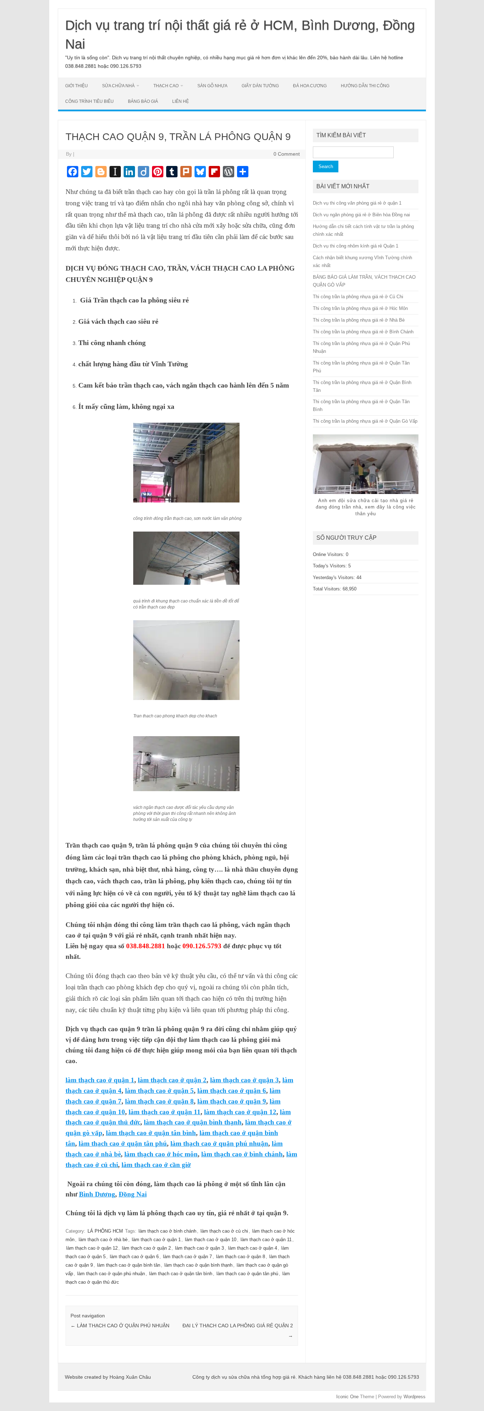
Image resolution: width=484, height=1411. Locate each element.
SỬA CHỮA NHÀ (118, 85)
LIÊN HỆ (180, 101)
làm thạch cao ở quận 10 (210, 1239)
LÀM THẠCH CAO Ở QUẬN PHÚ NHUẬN (120, 1325)
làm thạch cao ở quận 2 (172, 1080)
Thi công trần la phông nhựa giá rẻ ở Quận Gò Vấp (365, 421)
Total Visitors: (328, 588)
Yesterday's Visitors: (334, 577)
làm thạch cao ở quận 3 (244, 1080)
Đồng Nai (133, 1194)
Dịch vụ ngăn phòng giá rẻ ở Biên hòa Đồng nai (361, 214)
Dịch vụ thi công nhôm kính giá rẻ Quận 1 (355, 246)
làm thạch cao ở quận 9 (231, 1101)
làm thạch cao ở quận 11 (165, 1112)
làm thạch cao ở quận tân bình (151, 1133)
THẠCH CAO (166, 85)
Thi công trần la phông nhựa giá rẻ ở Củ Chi (358, 296)
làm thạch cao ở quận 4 (252, 1248)
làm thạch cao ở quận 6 (231, 1090)
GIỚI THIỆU (76, 85)
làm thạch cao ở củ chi (224, 1231)
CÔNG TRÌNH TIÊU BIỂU (89, 101)
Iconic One (347, 1396)
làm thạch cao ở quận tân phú (123, 1143)
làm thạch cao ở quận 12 (240, 1112)
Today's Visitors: (330, 565)
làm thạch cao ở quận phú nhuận (219, 1143)
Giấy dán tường (260, 85)
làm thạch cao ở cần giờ (156, 1164)
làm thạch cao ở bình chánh (242, 1154)
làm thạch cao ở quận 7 (187, 1256)
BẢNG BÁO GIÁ (143, 101)
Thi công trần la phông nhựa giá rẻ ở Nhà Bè (359, 320)
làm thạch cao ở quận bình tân (128, 1265)
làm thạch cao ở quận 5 (159, 1090)
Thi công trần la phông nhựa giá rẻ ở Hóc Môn (360, 308)
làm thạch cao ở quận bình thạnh (193, 1122)
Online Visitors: (329, 554)
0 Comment (287, 154)
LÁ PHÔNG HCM (105, 1231)
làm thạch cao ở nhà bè (103, 1239)
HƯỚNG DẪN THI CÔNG (365, 85)
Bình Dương (97, 1194)
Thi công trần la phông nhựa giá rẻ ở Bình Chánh (363, 331)
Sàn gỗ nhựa (212, 85)
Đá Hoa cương (310, 85)
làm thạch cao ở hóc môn (161, 1154)
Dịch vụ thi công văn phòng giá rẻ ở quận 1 (357, 203)
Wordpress (415, 1396)
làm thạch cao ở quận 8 (159, 1101)
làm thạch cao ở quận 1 (100, 1080)
